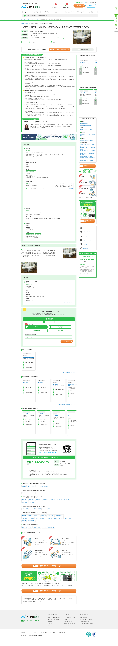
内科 (23, 508)
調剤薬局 (24, 486)
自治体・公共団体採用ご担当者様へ (55, 617)
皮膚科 (31, 508)
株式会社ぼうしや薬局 (25, 23)
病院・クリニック (31, 486)
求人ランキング (80, 12)
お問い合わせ (50, 623)
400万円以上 (38, 499)
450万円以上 (45, 499)
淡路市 (34, 527)
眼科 (35, 508)
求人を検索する (91, 12)
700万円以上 (31, 502)
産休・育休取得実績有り (30, 171)
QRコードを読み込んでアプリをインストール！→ (50, 452)
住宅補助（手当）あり (58, 518)
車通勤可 (28, 183)
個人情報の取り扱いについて (54, 619)
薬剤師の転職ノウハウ (84, 614)
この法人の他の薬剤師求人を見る (66, 302)
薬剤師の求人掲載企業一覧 (69, 623)
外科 (27, 508)
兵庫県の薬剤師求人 (84, 123)
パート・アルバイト (31, 492)
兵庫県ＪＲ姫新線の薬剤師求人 (86, 129)
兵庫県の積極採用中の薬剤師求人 (87, 160)
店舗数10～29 (29, 284)
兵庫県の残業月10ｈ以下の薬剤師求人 (87, 151)
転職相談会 (46, 12)
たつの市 (44, 527)
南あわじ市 (24, 527)
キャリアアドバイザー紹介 (69, 617)
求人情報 (33, 42)
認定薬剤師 (60, 327)
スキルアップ (36, 515)
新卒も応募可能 (38, 234)
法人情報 (54, 42)
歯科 (49, 508)
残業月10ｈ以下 (29, 210)
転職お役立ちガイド (69, 12)
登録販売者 (60, 330)
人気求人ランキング (68, 619)
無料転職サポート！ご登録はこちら (48, 566)
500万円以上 (52, 499)
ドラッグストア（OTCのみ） (42, 486)
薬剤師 (36, 327)
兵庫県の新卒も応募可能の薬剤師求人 (87, 145)
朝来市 (30, 527)
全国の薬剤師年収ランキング (86, 619)
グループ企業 (52, 632)
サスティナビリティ (38, 632)
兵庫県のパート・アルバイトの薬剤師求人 (87, 135)
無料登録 (79, 5)
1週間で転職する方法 (84, 621)
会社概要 (23, 632)
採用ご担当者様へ (79, 2)
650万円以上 (24, 502)
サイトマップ (50, 625)
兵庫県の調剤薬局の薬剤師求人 (86, 140)
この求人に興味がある (58, 49)
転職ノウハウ (58, 12)
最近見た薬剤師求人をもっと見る (69, 372)
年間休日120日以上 (59, 515)
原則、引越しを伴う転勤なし (28, 518)
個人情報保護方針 (61, 632)
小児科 (39, 508)
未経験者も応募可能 (30, 234)
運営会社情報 (67, 625)
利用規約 (50, 621)
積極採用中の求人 (31, 520)
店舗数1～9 (43, 515)
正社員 (23, 492)
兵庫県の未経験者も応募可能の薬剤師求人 (87, 148)
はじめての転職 (83, 617)
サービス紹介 (35, 12)
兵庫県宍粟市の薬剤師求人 (85, 125)
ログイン (91, 5)
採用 (46, 632)
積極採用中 (28, 150)
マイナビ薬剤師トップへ (53, 614)
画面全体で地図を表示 (28, 191)
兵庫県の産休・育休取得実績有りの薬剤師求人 (87, 154)
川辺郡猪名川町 (51, 527)
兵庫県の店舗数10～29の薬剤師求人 (87, 158)
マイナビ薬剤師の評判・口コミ (86, 623)
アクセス (29, 632)
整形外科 (44, 508)
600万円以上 (66, 499)
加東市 (39, 527)
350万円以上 (31, 499)
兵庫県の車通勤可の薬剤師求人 (86, 156)
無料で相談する (70, 188)
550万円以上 (59, 499)
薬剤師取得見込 (36, 330)
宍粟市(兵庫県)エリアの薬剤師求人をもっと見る (66, 404)
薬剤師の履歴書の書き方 (85, 616)
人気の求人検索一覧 (68, 621)
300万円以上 (24, 499)
